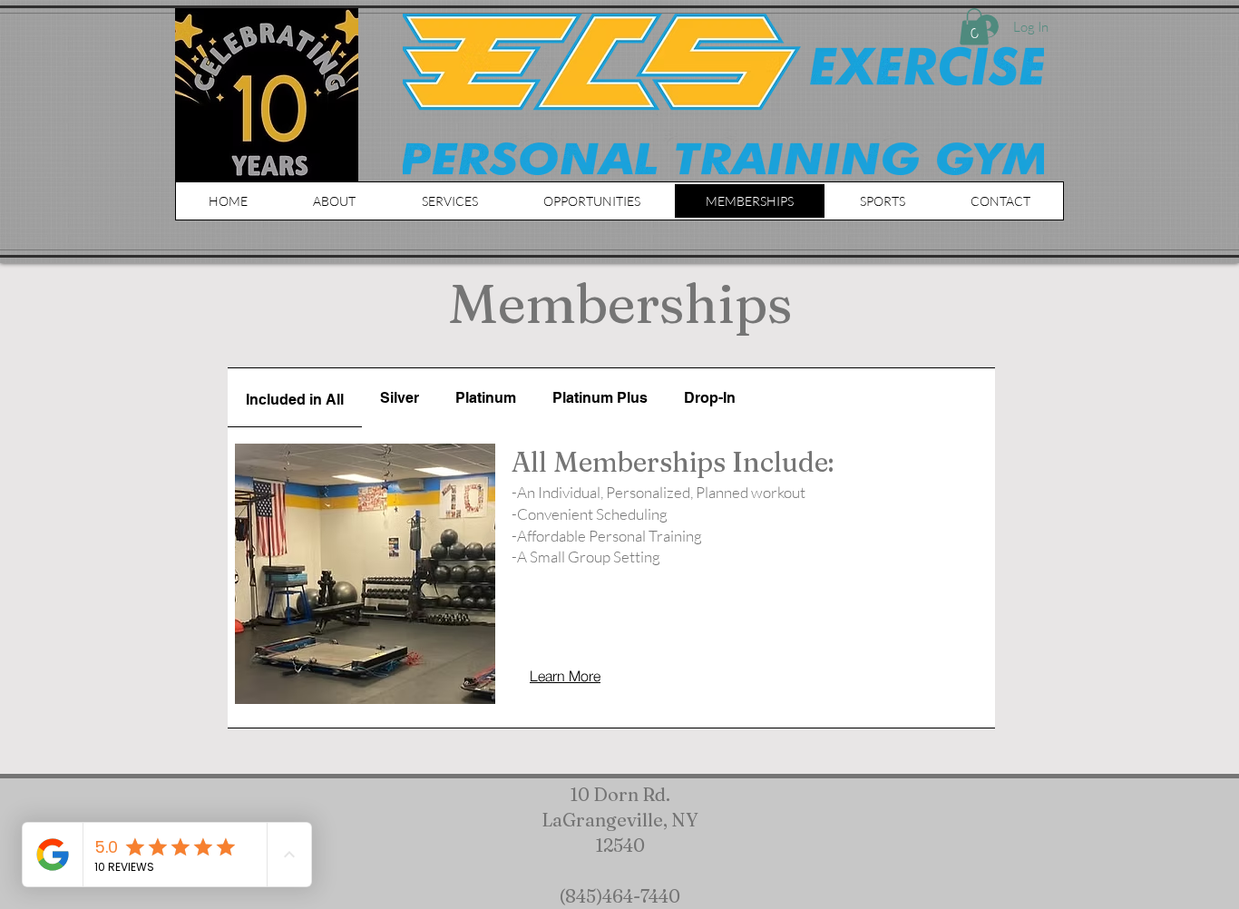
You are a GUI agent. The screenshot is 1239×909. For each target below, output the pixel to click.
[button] (592, 201)
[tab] (295, 397)
